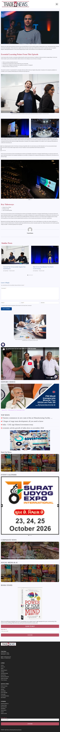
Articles (2, 671)
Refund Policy (4, 706)
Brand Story (3, 675)
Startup (2, 689)
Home (2, 665)
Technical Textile (4, 673)
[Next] (57, 260)
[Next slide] (58, 179)
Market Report (4, 670)
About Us (3, 666)
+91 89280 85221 (7, 658)
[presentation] (15, 255)
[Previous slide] (2, 505)
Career (2, 711)
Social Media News (5, 695)
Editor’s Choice (4, 686)
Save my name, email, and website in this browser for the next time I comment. (17, 305)
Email (22, 302)
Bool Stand (3, 697)
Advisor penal (4, 713)
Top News (3, 687)
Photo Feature (4, 680)
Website (42, 302)
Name (3, 302)
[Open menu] (56, 4)
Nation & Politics (4, 678)
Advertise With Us (4, 703)
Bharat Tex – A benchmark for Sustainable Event (13, 410)
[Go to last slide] (2, 179)
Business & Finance (5, 676)
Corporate (3, 694)
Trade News (30, 233)
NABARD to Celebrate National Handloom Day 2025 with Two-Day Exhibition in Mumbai (30, 550)
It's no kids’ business (30, 463)
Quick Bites (3, 691)
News (2, 668)
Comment (3, 288)
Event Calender (4, 692)
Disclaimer (3, 708)
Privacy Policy (4, 705)
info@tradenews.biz (7, 656)
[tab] (28, 535)
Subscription (3, 710)
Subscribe (30, 635)
